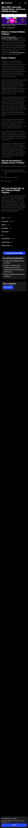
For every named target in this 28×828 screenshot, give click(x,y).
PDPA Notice (21, 822)
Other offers (8, 287)
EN (19, 3)
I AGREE (14, 825)
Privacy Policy (14, 822)
